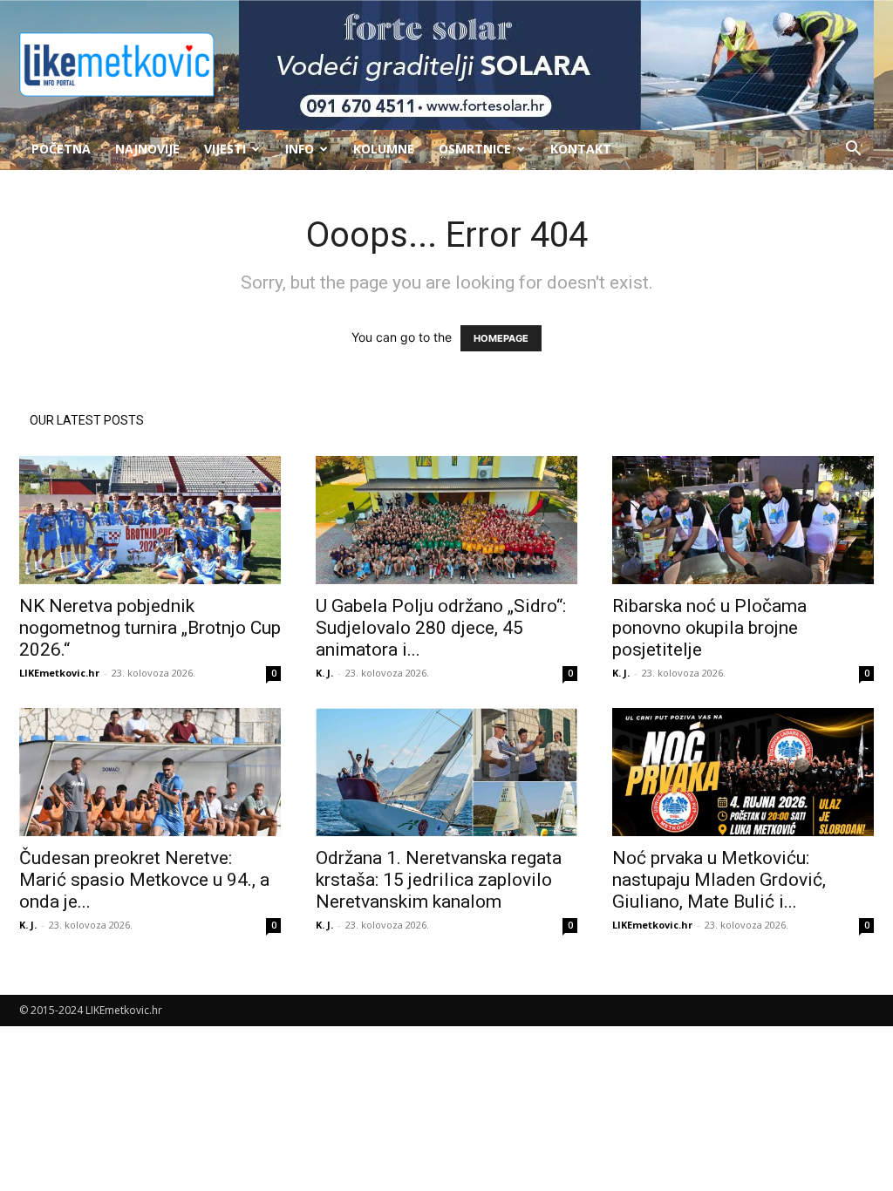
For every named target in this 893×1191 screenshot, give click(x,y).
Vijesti (225, 148)
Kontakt (580, 148)
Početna (61, 148)
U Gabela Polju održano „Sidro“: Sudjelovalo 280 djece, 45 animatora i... (441, 628)
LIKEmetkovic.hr (59, 672)
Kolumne (383, 148)
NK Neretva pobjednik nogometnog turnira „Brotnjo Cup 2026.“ (150, 628)
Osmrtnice (475, 148)
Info (299, 148)
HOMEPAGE (501, 338)
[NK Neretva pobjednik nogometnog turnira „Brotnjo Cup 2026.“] (150, 520)
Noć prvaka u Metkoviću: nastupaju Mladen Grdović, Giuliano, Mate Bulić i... (719, 879)
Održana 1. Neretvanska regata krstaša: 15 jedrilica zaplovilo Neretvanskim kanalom (439, 879)
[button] (853, 150)
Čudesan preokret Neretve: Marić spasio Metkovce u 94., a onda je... (144, 879)
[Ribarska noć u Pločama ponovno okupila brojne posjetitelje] (743, 520)
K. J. (324, 672)
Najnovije (147, 148)
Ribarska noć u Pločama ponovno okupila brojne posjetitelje (709, 628)
